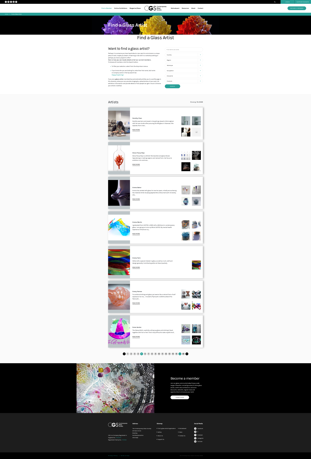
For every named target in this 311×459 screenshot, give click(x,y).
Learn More (180, 397)
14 (173, 354)
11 (162, 354)
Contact (200, 8)
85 (183, 354)
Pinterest (16, 2)
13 (169, 354)
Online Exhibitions (120, 8)
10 (159, 354)
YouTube (14, 2)
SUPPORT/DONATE (303, 2)
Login (287, 2)
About (193, 8)
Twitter (8, 2)
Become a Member (296, 8)
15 (176, 354)
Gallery (159, 432)
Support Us (161, 439)
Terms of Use (125, 455)
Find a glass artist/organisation (167, 428)
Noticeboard (175, 8)
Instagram (11, 2)
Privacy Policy (113, 455)
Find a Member (106, 8)
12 (166, 354)
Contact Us (182, 435)
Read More (136, 130)
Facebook (6, 2)
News (180, 432)
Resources (185, 8)
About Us (160, 435)
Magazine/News (135, 8)
